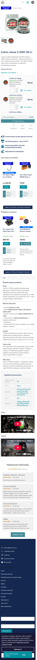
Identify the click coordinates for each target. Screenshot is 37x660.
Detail (6, 187)
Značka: (17, 8)
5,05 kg (26, 403)
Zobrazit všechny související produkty (18, 207)
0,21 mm (22, 393)
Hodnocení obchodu (18, 464)
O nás (2, 571)
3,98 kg (21, 403)
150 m (19, 386)
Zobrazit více (18, 534)
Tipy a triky (4, 603)
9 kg (26, 405)
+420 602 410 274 (9, 551)
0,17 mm (22, 391)
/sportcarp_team (9, 558)
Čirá (18, 398)
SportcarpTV (7, 562)
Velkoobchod (5, 600)
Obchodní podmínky (7, 574)
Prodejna (3, 587)
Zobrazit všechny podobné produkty (17, 272)
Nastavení (18, 649)
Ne (18, 381)
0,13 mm (24, 389)
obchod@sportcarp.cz (10, 547)
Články (3, 584)
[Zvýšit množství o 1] (17, 89)
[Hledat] (23, 2)
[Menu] (33, 2)
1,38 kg (19, 401)
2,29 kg (24, 401)
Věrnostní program (6, 593)
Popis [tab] (4, 278)
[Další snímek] (33, 24)
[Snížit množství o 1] (17, 91)
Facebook (7, 555)
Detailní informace (6, 69)
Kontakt (3, 596)
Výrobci (3, 580)
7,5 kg (23, 405)
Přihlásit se (6, 631)
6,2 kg (19, 405)
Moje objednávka (6, 606)
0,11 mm (19, 389)
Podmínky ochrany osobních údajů (11, 577)
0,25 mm (22, 395)
